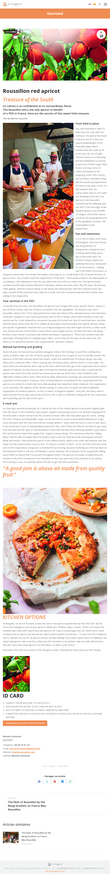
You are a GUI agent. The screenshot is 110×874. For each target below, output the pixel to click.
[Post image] (11, 837)
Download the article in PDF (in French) (25, 723)
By (49, 766)
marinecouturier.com (23, 752)
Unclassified (11, 32)
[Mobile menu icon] (105, 4)
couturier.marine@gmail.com (24, 748)
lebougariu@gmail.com (55, 871)
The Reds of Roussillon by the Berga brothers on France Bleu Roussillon (36, 836)
